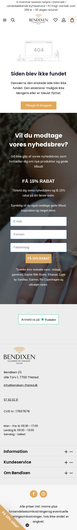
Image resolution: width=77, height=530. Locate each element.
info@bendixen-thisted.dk (21, 385)
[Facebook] (33, 494)
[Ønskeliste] (55, 20)
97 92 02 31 (11, 400)
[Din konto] (63, 20)
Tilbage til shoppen (38, 105)
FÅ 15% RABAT (38, 258)
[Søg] (13, 20)
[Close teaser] (27, 525)
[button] (13, 517)
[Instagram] (43, 494)
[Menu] (4, 20)
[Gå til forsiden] (38, 19)
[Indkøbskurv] (72, 20)
